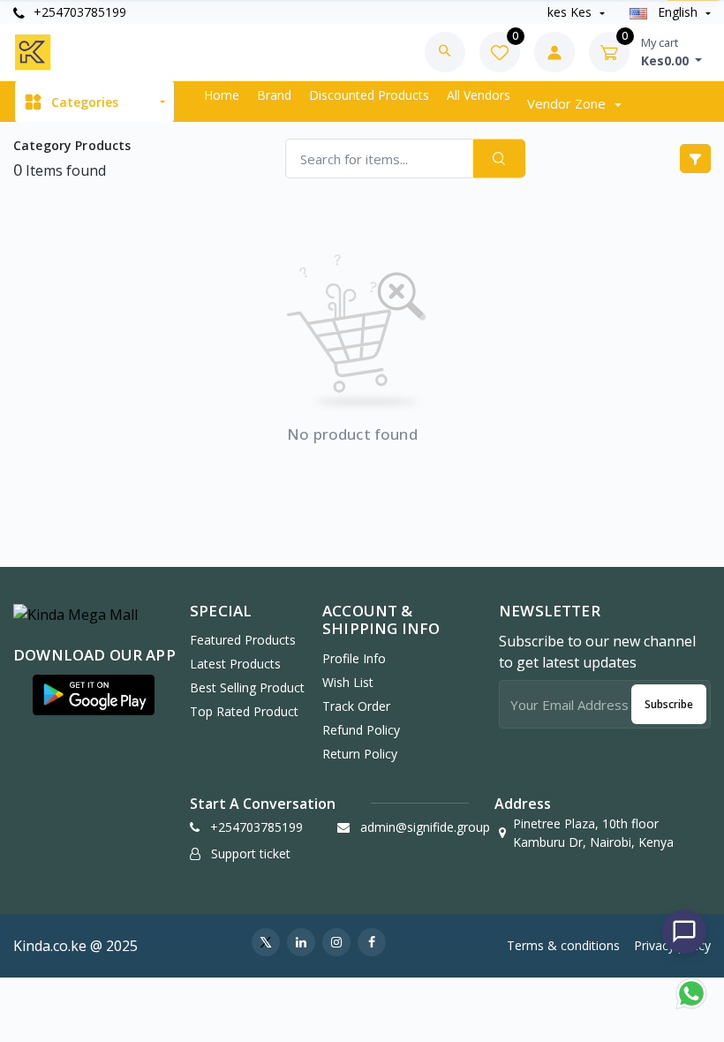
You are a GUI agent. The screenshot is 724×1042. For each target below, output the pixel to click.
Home (221, 95)
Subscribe (669, 704)
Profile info (354, 658)
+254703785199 (78, 12)
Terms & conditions (563, 945)
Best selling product (247, 687)
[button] (94, 695)
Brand (274, 95)
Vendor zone (568, 103)
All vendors (478, 95)
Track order (356, 706)
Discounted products (369, 95)
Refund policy (361, 729)
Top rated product (244, 711)
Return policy (359, 753)
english (677, 12)
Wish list (347, 682)
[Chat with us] (684, 932)
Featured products (243, 639)
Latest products (235, 663)
